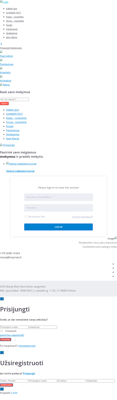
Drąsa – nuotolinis (15, 20)
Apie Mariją (11, 37)
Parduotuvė (12, 29)
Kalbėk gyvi (11, 8)
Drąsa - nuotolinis (16, 122)
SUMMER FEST (13, 12)
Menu (6, 84)
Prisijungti (5, 47)
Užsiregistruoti (26, 345)
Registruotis (16, 47)
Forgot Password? (82, 216)
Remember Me (36, 216)
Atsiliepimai (11, 33)
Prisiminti (10, 331)
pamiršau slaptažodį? (12, 335)
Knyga (9, 25)
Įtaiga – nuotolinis (15, 16)
